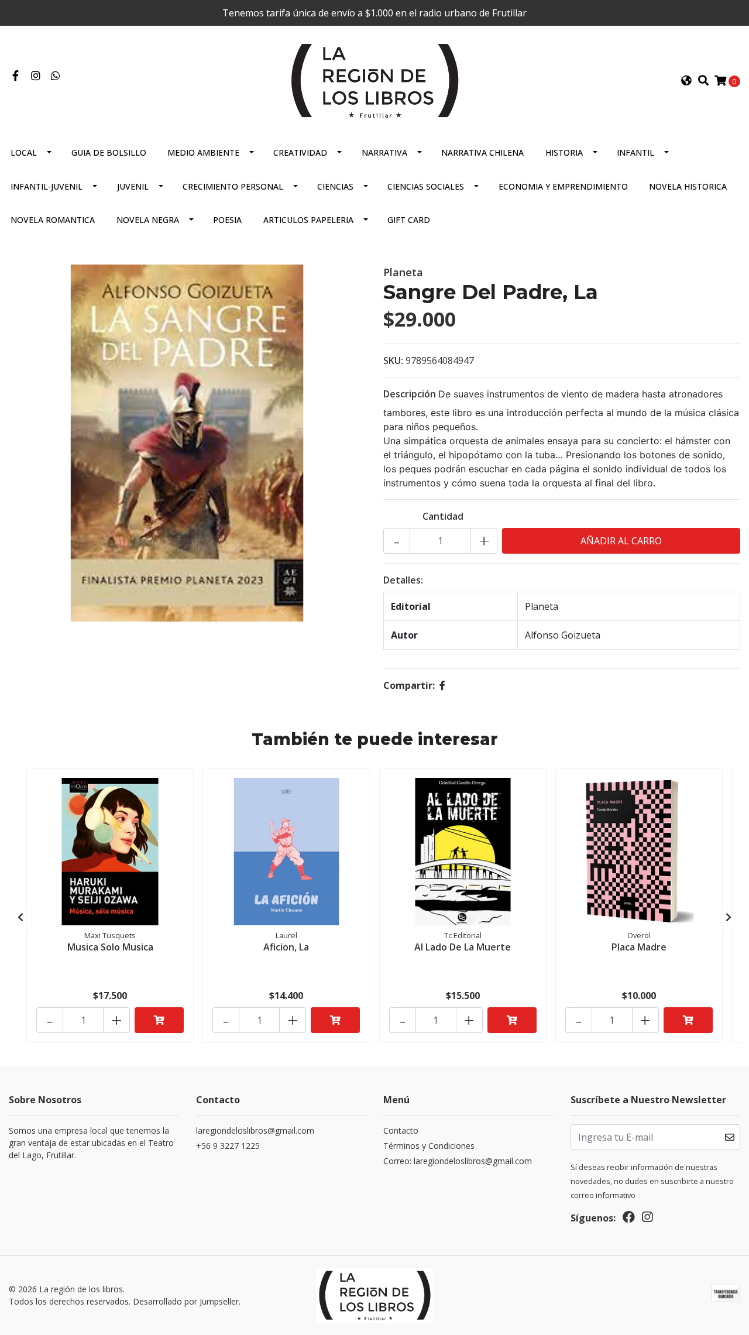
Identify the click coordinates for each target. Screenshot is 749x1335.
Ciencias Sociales (425, 186)
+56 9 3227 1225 (228, 1145)
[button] (686, 81)
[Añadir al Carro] (159, 1020)
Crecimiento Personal (233, 186)
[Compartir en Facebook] (442, 685)
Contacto (400, 1130)
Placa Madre (638, 947)
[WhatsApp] (56, 76)
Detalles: (403, 580)
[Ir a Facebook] (15, 76)
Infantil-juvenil (47, 186)
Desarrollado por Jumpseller (186, 1301)
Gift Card (408, 219)
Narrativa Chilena (482, 152)
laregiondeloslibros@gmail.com (255, 1130)
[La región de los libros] (374, 79)
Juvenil (133, 186)
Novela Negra (147, 219)
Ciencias (335, 186)
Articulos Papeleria (308, 219)
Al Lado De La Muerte (462, 947)
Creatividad (300, 152)
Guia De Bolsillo (108, 152)
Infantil (635, 152)
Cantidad (442, 516)
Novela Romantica (53, 219)
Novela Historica (688, 186)
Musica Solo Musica (110, 947)
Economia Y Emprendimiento (563, 186)
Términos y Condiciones (429, 1145)
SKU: (393, 360)
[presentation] (20, 917)
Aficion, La (286, 947)
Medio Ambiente (203, 152)
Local (24, 152)
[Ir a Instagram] (36, 76)
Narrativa (384, 152)
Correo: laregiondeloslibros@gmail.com (457, 1160)
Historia (564, 152)
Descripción (409, 393)
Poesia (227, 219)
